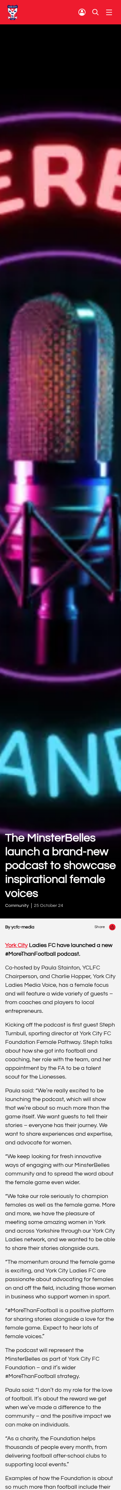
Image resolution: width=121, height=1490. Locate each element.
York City (16, 945)
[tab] (82, 12)
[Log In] (82, 12)
